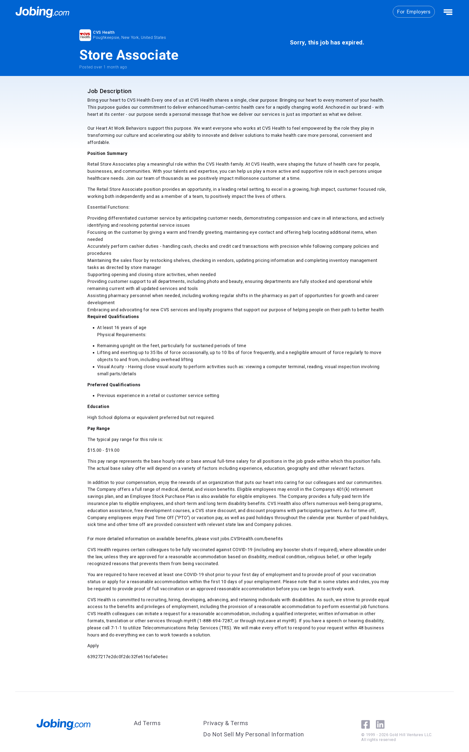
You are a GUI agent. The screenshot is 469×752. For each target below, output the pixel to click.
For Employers (414, 12)
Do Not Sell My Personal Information (253, 734)
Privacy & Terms (225, 723)
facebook (365, 724)
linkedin (380, 724)
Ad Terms (147, 723)
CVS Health (104, 32)
